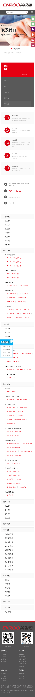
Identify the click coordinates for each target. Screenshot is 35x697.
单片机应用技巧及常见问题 (15, 411)
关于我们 (6, 217)
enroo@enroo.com (14, 197)
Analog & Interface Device (13, 366)
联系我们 (11, 53)
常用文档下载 (9, 534)
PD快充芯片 (21, 301)
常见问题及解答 (9, 492)
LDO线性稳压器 (12, 293)
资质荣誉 (7, 237)
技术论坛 (6, 602)
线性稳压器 (10, 369)
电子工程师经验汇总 (11, 460)
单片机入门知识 (11, 407)
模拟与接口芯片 (9, 306)
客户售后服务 (9, 558)
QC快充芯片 (10, 301)
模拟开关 (18, 309)
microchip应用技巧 (13, 435)
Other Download (10, 374)
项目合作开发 (9, 566)
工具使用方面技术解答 (13, 483)
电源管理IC (22, 487)
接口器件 (29, 369)
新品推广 (15, 154)
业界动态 (7, 510)
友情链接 (6, 98)
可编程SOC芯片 (12, 286)
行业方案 (7, 336)
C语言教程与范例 (27, 443)
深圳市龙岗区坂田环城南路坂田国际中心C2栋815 (19, 184)
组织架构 (7, 233)
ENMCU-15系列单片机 (14, 262)
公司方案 (7, 328)
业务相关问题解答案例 (13, 475)
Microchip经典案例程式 (14, 447)
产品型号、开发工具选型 (12, 396)
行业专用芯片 (9, 282)
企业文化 (7, 225)
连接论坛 (7, 388)
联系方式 (6, 80)
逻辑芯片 (9, 309)
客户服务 (6, 530)
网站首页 (6, 524)
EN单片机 (10, 495)
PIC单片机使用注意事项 (14, 479)
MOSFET (10, 317)
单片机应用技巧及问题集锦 (13, 428)
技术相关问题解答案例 (13, 471)
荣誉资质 (3, 659)
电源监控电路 (11, 297)
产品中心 (6, 251)
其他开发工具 (11, 377)
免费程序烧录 (9, 538)
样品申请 (11, 203)
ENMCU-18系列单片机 (14, 258)
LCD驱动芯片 (27, 313)
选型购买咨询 (9, 550)
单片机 (5, 53)
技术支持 (15, 140)
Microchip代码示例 (26, 451)
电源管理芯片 (22, 297)
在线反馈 (6, 92)
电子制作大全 (22, 415)
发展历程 (7, 229)
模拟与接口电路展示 (23, 399)
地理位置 (6, 86)
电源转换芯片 (9, 290)
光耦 (18, 313)
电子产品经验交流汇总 (13, 463)
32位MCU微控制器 (10, 271)
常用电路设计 (11, 415)
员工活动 (7, 241)
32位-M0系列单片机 (13, 274)
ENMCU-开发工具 (12, 357)
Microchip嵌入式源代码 (14, 455)
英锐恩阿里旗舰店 (28, 687)
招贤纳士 (7, 245)
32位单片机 (22, 656)
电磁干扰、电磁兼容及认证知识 (16, 419)
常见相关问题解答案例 (11, 468)
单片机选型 (10, 399)
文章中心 (6, 608)
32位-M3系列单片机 (13, 278)
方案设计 (6, 324)
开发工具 (15, 128)
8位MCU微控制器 (10, 255)
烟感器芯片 (7, 687)
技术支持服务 (9, 546)
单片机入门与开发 (10, 404)
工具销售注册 (9, 554)
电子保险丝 (10, 313)
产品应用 (7, 332)
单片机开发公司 (16, 687)
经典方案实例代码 (10, 440)
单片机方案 (8, 612)
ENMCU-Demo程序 (13, 361)
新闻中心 (15, 166)
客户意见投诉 (9, 562)
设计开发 (15, 116)
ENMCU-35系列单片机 (14, 266)
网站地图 (18, 53)
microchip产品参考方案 (14, 431)
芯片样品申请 (9, 542)
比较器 (27, 317)
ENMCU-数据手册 (26, 353)
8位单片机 (22, 654)
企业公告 (7, 518)
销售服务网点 (9, 570)
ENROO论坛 (11, 391)
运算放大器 (19, 317)
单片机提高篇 (23, 407)
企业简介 (7, 221)
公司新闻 (7, 514)
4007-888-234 (15, 191)
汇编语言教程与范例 (13, 443)
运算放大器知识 (11, 487)
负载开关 (26, 309)
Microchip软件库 (12, 451)
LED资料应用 (11, 423)
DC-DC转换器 (24, 293)
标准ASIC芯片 (24, 286)
